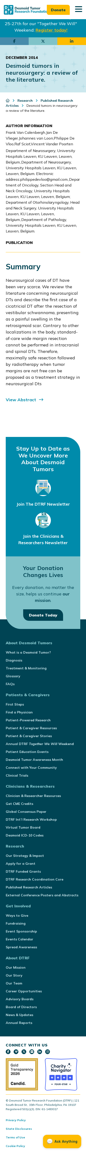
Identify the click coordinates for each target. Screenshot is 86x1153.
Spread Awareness (21, 947)
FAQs (10, 684)
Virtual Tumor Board (23, 827)
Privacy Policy (16, 1120)
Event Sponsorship (21, 931)
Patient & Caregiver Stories (29, 736)
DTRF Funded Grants (23, 871)
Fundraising (16, 923)
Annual (40, 744)
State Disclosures (19, 1128)
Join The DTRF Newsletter (43, 504)
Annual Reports (19, 1023)
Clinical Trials (17, 775)
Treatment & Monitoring (26, 668)
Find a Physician (19, 712)
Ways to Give (17, 915)
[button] (78, 9)
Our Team (14, 983)
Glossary (13, 676)
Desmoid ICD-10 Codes (24, 835)
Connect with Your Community (31, 767)
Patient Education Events (27, 752)
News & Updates (19, 1015)
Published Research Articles (29, 887)
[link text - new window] (8, 1051)
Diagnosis (14, 660)
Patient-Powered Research (28, 720)
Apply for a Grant (20, 863)
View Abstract (21, 399)
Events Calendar (19, 939)
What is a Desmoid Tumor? (28, 652)
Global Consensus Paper (26, 811)
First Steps (15, 704)
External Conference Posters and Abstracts (42, 895)
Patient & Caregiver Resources (31, 728)
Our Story (14, 975)
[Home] (8, 100)
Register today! (51, 30)
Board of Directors (21, 1007)
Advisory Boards (19, 999)
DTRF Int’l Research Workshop (31, 819)
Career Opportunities (24, 991)
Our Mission (16, 967)
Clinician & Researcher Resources (33, 796)
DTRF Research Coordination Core (34, 879)
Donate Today (43, 615)
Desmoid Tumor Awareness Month (34, 759)
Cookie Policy (15, 1146)
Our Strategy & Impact (25, 855)
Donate (58, 9)
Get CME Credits (19, 804)
